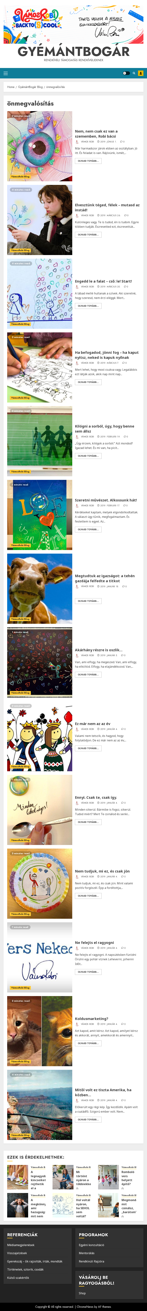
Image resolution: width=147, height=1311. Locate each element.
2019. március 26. (110, 215)
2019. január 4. (109, 729)
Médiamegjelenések (20, 1245)
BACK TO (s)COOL (140, 73)
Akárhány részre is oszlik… (98, 649)
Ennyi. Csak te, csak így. (96, 797)
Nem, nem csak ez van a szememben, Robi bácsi (96, 134)
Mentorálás (86, 1253)
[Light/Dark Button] (126, 73)
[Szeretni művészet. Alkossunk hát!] (39, 515)
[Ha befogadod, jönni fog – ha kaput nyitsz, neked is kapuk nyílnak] (39, 367)
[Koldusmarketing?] (39, 1031)
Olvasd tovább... (88, 161)
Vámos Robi (87, 141)
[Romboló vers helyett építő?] (108, 1177)
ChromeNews (85, 1307)
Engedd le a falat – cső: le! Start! (103, 281)
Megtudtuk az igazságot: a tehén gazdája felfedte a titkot (105, 578)
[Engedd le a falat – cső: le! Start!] (39, 294)
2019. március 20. (110, 286)
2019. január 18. (109, 586)
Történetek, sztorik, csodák (25, 1269)
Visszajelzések (17, 1253)
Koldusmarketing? (91, 1018)
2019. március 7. (109, 363)
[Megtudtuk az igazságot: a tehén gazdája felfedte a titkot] (39, 589)
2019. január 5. (109, 655)
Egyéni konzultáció (91, 1245)
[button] (6, 73)
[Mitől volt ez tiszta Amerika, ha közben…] (39, 1105)
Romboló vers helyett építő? (128, 1178)
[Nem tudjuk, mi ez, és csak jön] (39, 884)
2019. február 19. (110, 436)
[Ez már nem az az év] (39, 736)
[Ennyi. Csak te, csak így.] (39, 810)
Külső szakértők (18, 1278)
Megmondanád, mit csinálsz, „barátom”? (133, 1206)
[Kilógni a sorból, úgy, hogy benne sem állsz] (39, 441)
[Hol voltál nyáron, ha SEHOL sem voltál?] (63, 1205)
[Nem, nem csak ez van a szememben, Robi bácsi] (39, 146)
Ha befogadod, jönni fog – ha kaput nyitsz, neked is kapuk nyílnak (107, 355)
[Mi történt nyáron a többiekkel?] (63, 1177)
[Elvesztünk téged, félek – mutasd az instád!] (39, 220)
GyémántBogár (74, 51)
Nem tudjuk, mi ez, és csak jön (102, 871)
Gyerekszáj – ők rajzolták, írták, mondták (34, 1261)
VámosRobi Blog (20, 176)
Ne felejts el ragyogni (94, 942)
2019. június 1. (108, 141)
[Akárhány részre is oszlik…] (39, 662)
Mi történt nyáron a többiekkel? (84, 1178)
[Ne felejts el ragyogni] (39, 957)
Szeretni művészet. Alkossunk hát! (106, 500)
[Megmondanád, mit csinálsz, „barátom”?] (108, 1205)
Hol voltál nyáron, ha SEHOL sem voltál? (83, 1208)
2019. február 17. (110, 505)
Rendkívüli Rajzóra (91, 1261)
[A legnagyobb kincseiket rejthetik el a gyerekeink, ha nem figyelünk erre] (17, 1177)
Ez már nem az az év (92, 723)
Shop (82, 1293)
